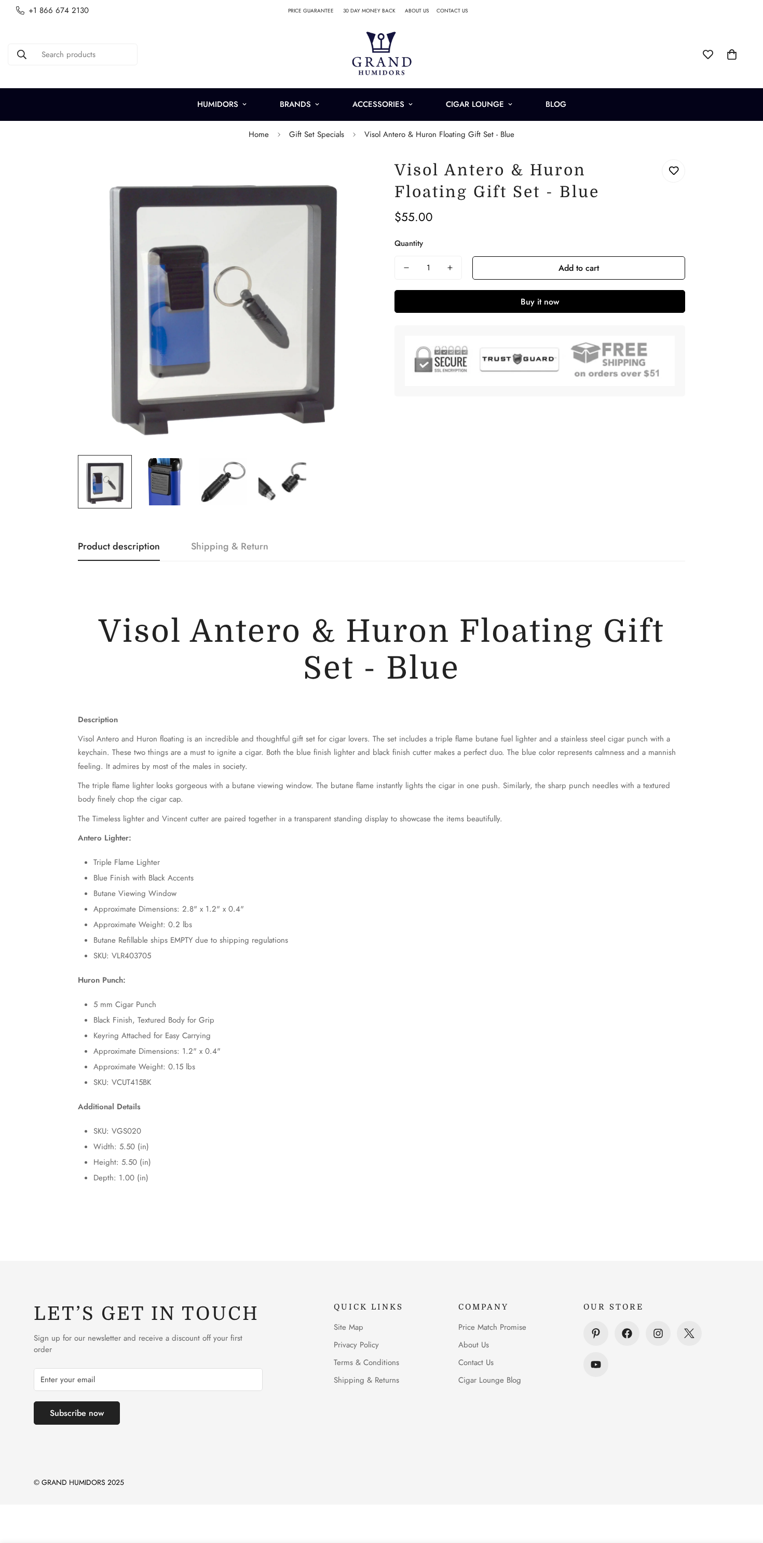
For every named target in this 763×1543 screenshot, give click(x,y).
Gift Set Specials (316, 134)
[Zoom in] (346, 178)
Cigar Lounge (475, 104)
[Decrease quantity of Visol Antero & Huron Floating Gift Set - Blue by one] (406, 267)
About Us (473, 1345)
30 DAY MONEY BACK (374, 11)
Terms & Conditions (366, 1362)
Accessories (378, 104)
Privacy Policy (356, 1345)
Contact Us (476, 1362)
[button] (732, 54)
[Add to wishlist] (673, 171)
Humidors (217, 104)
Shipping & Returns (366, 1380)
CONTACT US (456, 11)
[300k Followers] (627, 1333)
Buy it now (540, 302)
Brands (295, 104)
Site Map (348, 1327)
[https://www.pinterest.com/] (595, 1333)
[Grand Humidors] (381, 54)
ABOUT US (421, 11)
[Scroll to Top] (743, 1486)
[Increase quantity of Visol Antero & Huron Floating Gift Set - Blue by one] (450, 267)
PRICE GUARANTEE (315, 11)
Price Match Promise (492, 1327)
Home (259, 134)
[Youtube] (595, 1364)
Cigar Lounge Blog (489, 1380)
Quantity (408, 243)
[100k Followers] (658, 1333)
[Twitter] (689, 1333)
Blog (556, 104)
